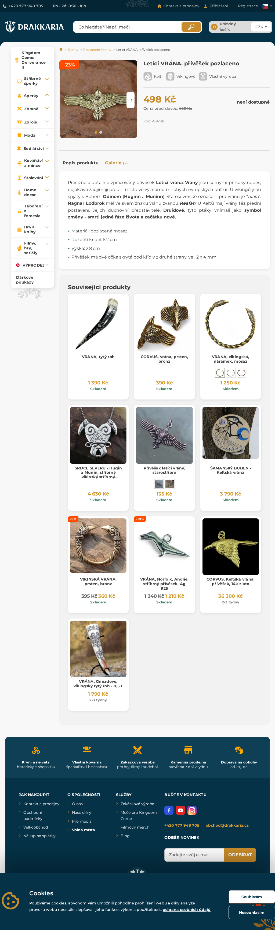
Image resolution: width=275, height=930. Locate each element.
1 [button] (95, 132)
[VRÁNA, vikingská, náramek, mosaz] (220, 373)
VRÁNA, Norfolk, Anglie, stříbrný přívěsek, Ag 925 (164, 584)
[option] (98, 100)
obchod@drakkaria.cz (227, 825)
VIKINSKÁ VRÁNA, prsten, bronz (98, 581)
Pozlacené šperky (97, 50)
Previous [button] (66, 100)
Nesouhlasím (252, 912)
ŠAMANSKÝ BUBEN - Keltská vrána (230, 470)
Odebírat (240, 854)
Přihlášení (218, 5)
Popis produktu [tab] (81, 162)
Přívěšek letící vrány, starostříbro (164, 470)
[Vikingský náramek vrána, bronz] (241, 373)
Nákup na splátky (39, 835)
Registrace (248, 5)
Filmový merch (135, 827)
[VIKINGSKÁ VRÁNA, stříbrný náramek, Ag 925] (231, 373)
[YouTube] (180, 810)
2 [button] (100, 132)
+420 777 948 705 (26, 5)
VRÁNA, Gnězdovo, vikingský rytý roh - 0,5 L (98, 683)
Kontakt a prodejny (181, 5)
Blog (125, 835)
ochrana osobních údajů (187, 909)
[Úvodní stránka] (61, 50)
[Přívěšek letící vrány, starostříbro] (159, 484)
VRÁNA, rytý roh (98, 356)
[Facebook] (168, 810)
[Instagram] (192, 810)
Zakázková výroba (137, 803)
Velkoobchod (35, 827)
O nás (77, 803)
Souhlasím (251, 896)
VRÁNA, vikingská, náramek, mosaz (230, 359)
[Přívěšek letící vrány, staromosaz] (170, 484)
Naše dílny (81, 812)
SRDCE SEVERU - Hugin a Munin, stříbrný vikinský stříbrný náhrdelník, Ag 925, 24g (98, 475)
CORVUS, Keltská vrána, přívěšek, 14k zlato (231, 581)
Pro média (82, 821)
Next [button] (130, 100)
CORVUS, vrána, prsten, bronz (164, 359)
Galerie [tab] (116, 162)
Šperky (72, 50)
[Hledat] (191, 27)
